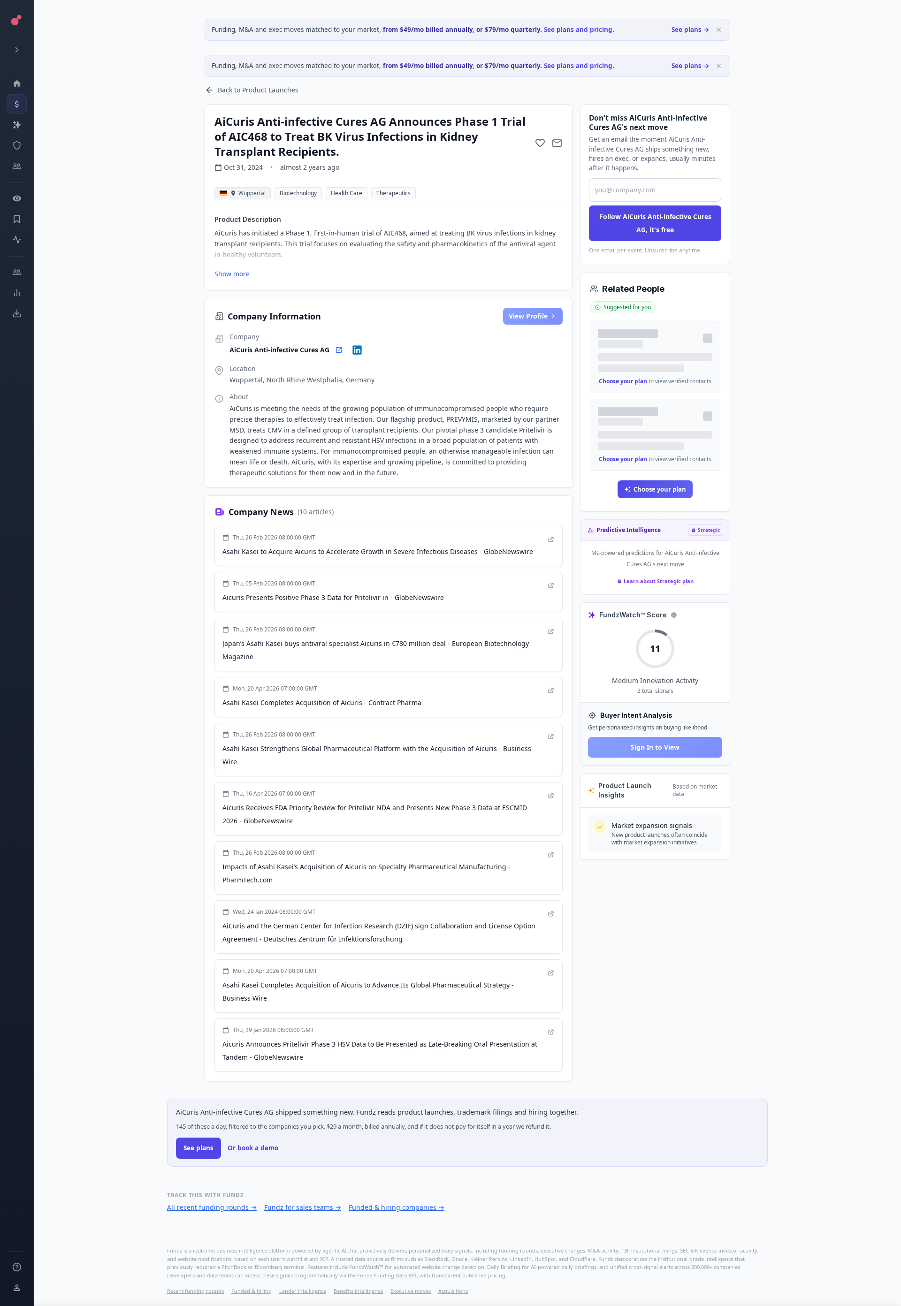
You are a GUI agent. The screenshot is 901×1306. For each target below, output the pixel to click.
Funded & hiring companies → (396, 1207)
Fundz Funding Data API (387, 1275)
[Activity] (17, 240)
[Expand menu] (17, 49)
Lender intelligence (302, 1290)
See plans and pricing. (579, 29)
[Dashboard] (17, 83)
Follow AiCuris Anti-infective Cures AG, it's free (655, 223)
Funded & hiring (251, 1290)
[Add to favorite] (540, 143)
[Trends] (17, 293)
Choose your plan (623, 381)
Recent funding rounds (195, 1290)
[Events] (17, 104)
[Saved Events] (17, 219)
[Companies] (17, 125)
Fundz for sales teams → (302, 1207)
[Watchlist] (17, 198)
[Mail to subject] (557, 143)
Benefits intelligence (358, 1290)
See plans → (691, 29)
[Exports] (17, 313)
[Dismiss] (718, 29)
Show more (232, 273)
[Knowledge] (17, 1267)
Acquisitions (453, 1290)
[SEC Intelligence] (17, 145)
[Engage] (17, 272)
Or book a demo (253, 1148)
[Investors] (17, 166)
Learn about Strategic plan (659, 581)
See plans (198, 1148)
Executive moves (410, 1290)
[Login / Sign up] (17, 1288)
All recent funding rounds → (212, 1207)
